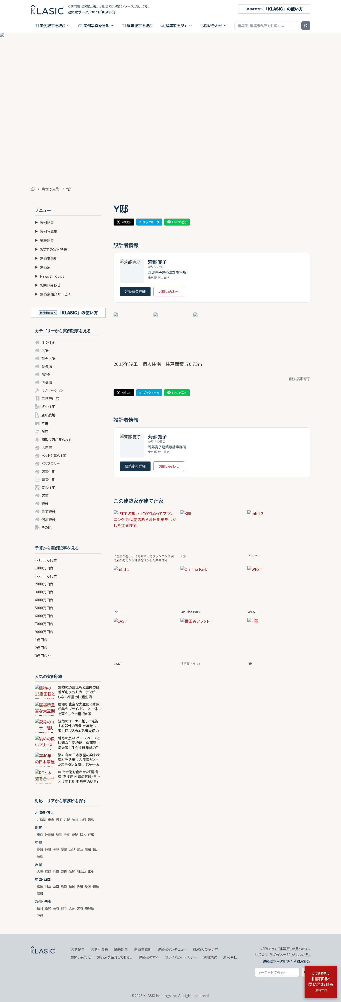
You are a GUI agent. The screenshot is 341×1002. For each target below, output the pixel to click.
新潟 (64, 849)
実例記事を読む (52, 25)
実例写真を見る (96, 25)
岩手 (59, 819)
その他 (46, 527)
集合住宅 (48, 487)
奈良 (64, 871)
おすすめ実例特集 (51, 249)
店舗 (44, 495)
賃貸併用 (48, 479)
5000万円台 (44, 607)
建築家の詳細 (135, 291)
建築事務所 (46, 258)
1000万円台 (44, 567)
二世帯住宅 (50, 398)
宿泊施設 (48, 519)
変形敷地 (48, 414)
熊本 (64, 908)
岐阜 (40, 856)
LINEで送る (179, 222)
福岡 (40, 908)
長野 (56, 849)
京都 (48, 871)
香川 (80, 886)
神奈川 (49, 834)
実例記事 (44, 222)
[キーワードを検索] (305, 25)
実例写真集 (50, 188)
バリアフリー (50, 463)
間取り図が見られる (56, 439)
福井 (96, 849)
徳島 (96, 886)
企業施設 (48, 511)
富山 (80, 849)
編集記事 (44, 240)
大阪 (40, 871)
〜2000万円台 (46, 575)
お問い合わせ (211, 25)
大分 (72, 908)
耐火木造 (48, 358)
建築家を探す (176, 25)
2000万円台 (44, 583)
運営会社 (230, 957)
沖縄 (40, 915)
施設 (44, 503)
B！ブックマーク (149, 222)
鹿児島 (89, 908)
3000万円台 (44, 591)
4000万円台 (44, 599)
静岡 (48, 849)
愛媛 (88, 886)
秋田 (75, 819)
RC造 (45, 374)
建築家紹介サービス (53, 294)
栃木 (83, 834)
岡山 (48, 886)
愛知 (40, 849)
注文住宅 (48, 342)
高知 (40, 893)
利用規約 (210, 957)
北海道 (41, 819)
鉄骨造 (46, 366)
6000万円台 (44, 615)
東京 (40, 834)
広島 (40, 886)
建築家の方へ (149, 957)
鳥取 (64, 886)
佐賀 (48, 908)
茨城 (75, 834)
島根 (72, 886)
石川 (88, 849)
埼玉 (59, 834)
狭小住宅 (48, 406)
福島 (91, 819)
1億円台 (41, 639)
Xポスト (126, 222)
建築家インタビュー (172, 949)
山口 (56, 886)
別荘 (44, 431)
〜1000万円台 (46, 559)
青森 (51, 819)
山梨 (72, 849)
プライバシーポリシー (181, 957)
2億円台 (41, 647)
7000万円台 (44, 623)
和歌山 (81, 871)
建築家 (42, 267)
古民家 (46, 447)
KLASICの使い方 (205, 949)
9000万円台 (44, 631)
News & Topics (49, 276)
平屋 (44, 423)
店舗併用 (48, 471)
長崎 (56, 908)
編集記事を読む (140, 25)
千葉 (67, 834)
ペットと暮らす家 (54, 455)
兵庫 (56, 871)
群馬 (91, 834)
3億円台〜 (43, 655)
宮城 (67, 819)
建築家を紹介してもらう (115, 957)
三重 (91, 871)
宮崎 (80, 908)
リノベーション (52, 390)
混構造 (46, 382)
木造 (44, 350)
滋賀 (72, 871)
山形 (83, 819)
